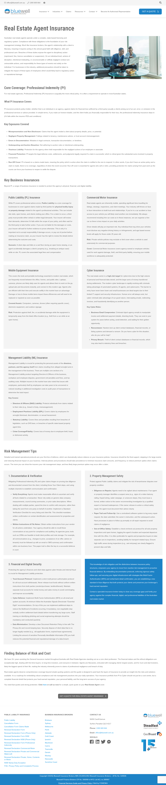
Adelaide (48, 733)
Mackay (48, 756)
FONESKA (104, 783)
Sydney (48, 723)
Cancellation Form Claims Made (16, 727)
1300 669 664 (101, 728)
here (45, 685)
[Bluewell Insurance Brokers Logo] (17, 11)
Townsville (49, 749)
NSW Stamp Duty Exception (15, 763)
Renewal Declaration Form (14, 730)
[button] (160, 2)
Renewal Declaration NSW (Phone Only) (19, 739)
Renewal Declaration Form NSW (16, 736)
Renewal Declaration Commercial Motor (19, 748)
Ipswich (48, 739)
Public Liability (9, 720)
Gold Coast (49, 736)
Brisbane (48, 720)
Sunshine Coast (51, 762)
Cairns (47, 746)
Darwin (47, 752)
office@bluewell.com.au (104, 733)
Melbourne (49, 727)
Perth (47, 730)
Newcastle (49, 759)
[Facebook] (44, 2)
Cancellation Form (11, 723)
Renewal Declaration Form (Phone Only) (19, 733)
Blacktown (49, 743)
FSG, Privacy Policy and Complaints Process (21, 766)
